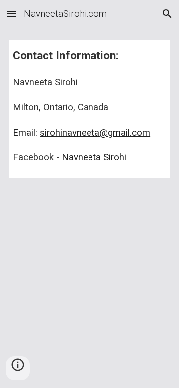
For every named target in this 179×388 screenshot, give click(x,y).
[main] (89, 109)
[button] (12, 13)
